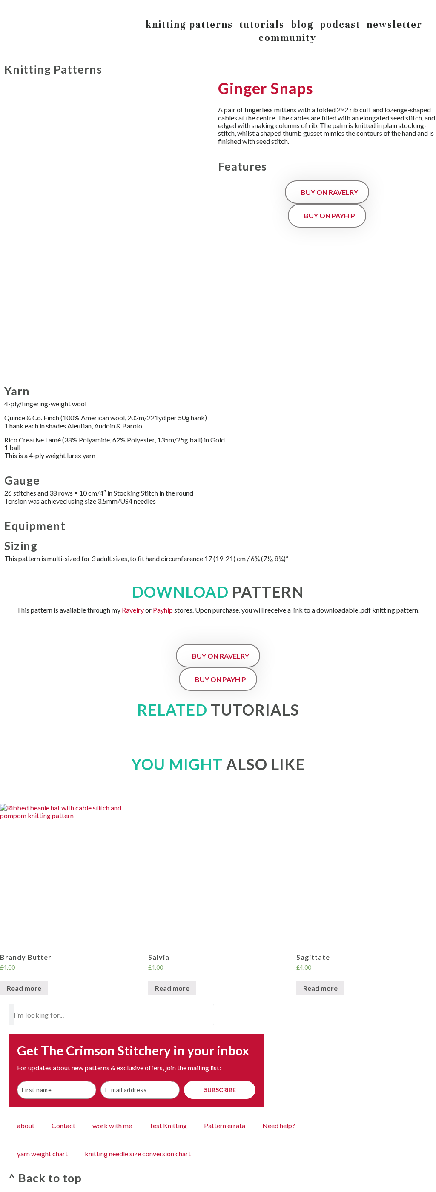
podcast (340, 24)
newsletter (394, 24)
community (287, 37)
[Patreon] (425, 7)
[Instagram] (391, 7)
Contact (63, 1125)
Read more (24, 988)
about (25, 1125)
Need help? (278, 1125)
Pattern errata (224, 1125)
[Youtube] (374, 7)
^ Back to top (45, 1178)
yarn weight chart (42, 1153)
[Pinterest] (408, 7)
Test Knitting (168, 1125)
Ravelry (133, 610)
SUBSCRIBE (220, 1089)
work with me (112, 1125)
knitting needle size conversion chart (138, 1153)
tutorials (261, 24)
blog (302, 24)
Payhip (163, 610)
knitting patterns (189, 24)
